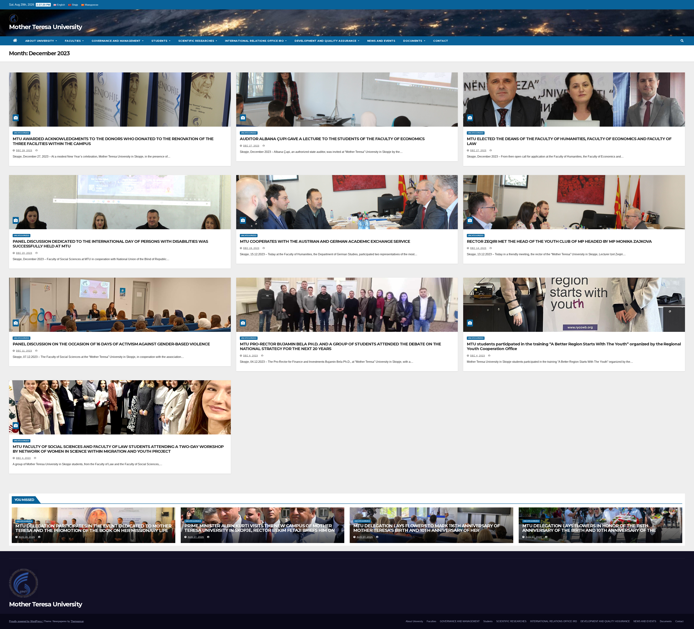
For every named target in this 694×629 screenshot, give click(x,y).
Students (159, 40)
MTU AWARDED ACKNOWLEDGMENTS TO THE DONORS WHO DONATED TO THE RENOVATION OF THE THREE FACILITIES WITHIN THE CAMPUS (113, 141)
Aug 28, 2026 (27, 537)
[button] (682, 40)
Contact (440, 40)
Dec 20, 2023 (24, 253)
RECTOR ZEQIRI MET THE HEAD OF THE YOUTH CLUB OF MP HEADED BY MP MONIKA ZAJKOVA (559, 241)
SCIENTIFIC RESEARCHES (196, 40)
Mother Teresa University (45, 27)
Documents (413, 40)
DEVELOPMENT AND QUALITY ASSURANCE (326, 40)
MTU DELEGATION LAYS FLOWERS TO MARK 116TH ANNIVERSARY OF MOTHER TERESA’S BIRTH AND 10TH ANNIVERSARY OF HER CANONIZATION (426, 530)
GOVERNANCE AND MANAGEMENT (116, 40)
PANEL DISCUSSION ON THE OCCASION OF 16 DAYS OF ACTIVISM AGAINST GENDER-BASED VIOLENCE (111, 344)
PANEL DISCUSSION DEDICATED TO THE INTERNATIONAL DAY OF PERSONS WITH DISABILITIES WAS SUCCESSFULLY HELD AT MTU (110, 244)
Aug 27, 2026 (196, 537)
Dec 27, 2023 (251, 146)
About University (40, 40)
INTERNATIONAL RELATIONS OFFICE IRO (255, 40)
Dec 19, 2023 (251, 248)
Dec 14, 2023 (478, 248)
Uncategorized (21, 133)
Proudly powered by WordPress (26, 621)
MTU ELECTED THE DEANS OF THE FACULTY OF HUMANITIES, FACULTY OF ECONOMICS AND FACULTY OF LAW (569, 141)
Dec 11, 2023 (24, 351)
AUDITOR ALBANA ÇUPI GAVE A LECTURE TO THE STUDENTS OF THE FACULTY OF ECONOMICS (332, 138)
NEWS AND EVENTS (381, 40)
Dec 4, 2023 (477, 355)
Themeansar (77, 621)
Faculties (73, 40)
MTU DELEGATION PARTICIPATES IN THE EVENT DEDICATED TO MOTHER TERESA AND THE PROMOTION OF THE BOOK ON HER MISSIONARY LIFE (93, 528)
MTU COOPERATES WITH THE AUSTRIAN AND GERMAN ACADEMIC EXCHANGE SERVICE (325, 241)
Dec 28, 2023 (24, 150)
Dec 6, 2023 (250, 355)
